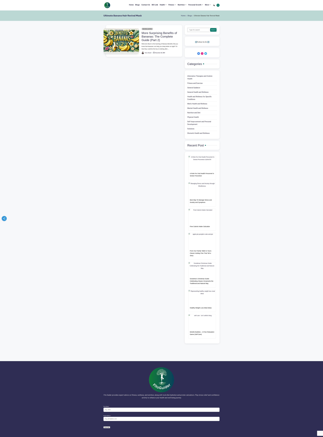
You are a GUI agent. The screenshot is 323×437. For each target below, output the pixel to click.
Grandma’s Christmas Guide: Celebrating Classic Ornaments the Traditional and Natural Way (201, 281)
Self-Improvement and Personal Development (199, 123)
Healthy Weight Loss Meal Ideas (201, 308)
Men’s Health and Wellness (197, 104)
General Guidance (193, 88)
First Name (106, 406)
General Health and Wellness (198, 92)
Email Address (107, 415)
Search (213, 30)
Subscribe (106, 427)
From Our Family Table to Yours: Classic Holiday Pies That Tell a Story (201, 253)
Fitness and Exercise (195, 83)
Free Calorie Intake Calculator (200, 226)
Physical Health (193, 117)
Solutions (190, 129)
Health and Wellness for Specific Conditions (199, 98)
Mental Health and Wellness (197, 108)
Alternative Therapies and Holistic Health (199, 77)
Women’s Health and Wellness (198, 133)
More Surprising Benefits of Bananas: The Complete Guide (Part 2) (159, 36)
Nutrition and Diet (147, 29)
